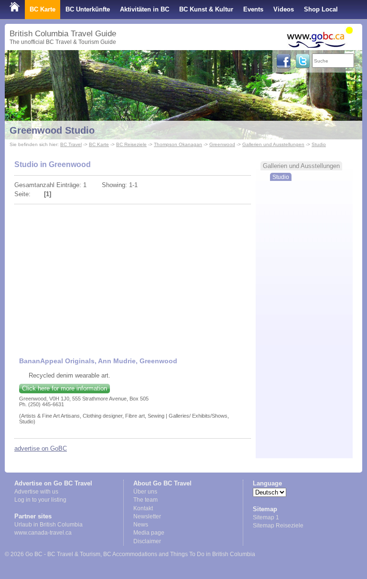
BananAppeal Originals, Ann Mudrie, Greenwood (98, 361)
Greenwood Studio (52, 130)
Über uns (145, 492)
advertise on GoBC (40, 448)
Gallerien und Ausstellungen (273, 144)
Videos (283, 9)
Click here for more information (64, 388)
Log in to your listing (40, 500)
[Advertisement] (133, 276)
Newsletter (147, 516)
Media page (148, 533)
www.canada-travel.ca (43, 533)
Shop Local (321, 9)
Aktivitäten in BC (144, 9)
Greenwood (222, 144)
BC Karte (42, 9)
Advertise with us (36, 492)
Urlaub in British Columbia (48, 524)
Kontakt (143, 508)
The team (145, 500)
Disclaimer (147, 541)
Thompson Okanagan (178, 144)
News (140, 524)
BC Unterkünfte (87, 9)
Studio (319, 144)
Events (253, 9)
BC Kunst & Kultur (206, 9)
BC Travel (71, 144)
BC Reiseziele (131, 144)
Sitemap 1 (266, 517)
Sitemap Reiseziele (278, 525)
